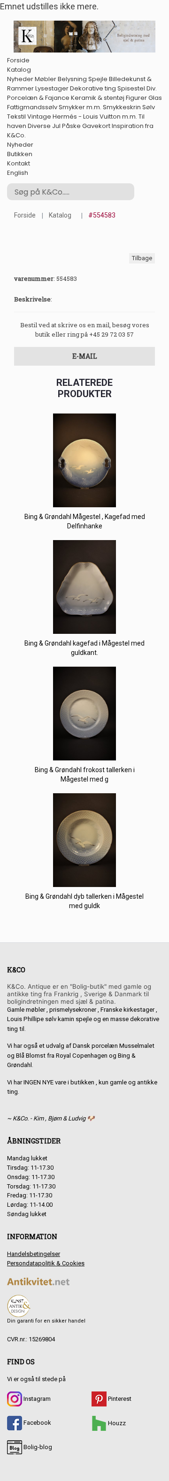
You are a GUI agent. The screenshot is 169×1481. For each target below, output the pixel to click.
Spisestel (131, 88)
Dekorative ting (93, 88)
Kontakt (18, 163)
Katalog (19, 69)
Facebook (36, 1422)
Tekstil (16, 116)
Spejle (98, 79)
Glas (155, 97)
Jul (56, 125)
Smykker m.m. (80, 107)
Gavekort (96, 125)
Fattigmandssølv (32, 107)
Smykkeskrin (122, 107)
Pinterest (119, 1398)
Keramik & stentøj (97, 97)
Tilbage (142, 258)
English (17, 172)
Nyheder (20, 79)
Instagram (36, 1398)
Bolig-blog (37, 1447)
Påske (71, 125)
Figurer (136, 97)
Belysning (72, 79)
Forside (18, 60)
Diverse (39, 125)
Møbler (45, 79)
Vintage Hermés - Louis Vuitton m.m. (82, 116)
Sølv (148, 107)
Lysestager (52, 88)
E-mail (84, 356)
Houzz (116, 1423)
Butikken (19, 154)
